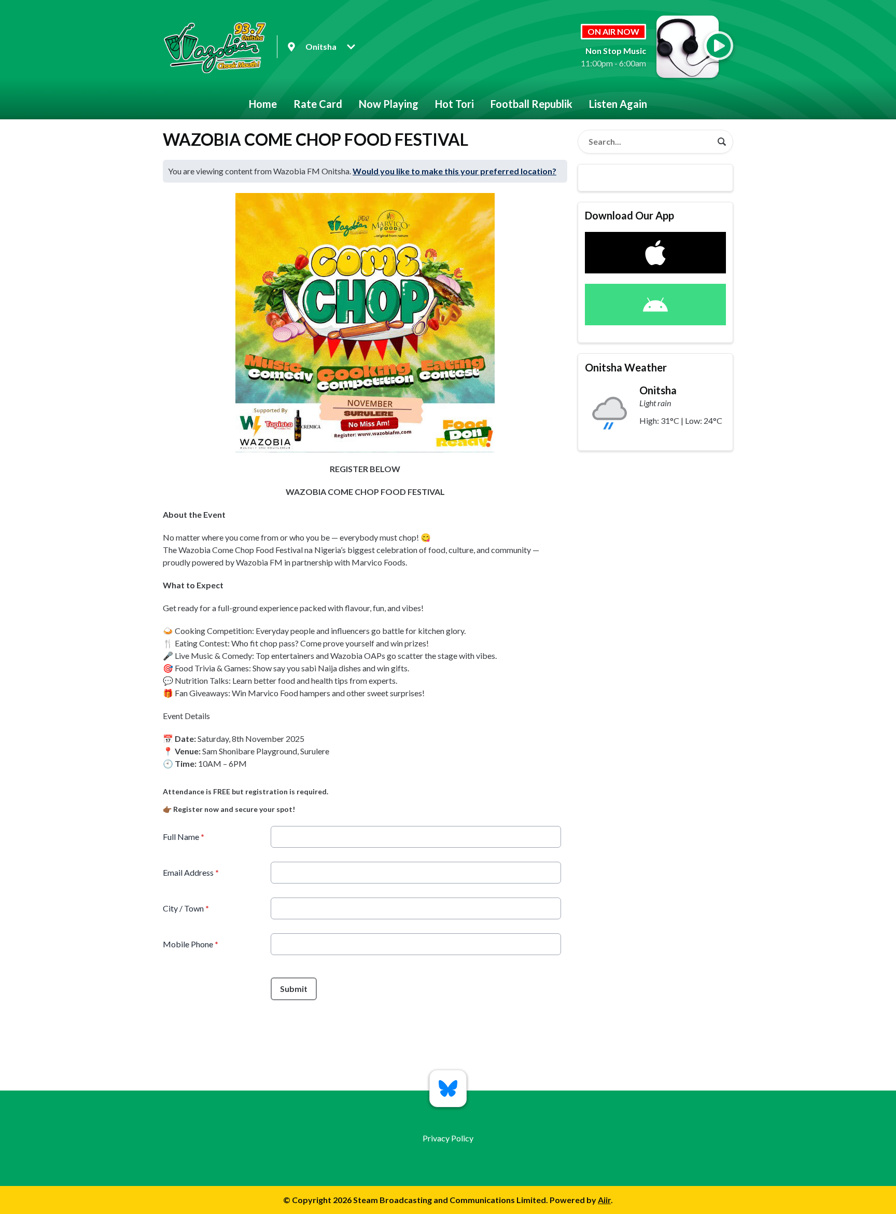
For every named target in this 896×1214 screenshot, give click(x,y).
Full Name (183, 836)
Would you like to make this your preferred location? (454, 171)
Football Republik (531, 104)
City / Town (186, 908)
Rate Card (317, 104)
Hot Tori (454, 104)
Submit (293, 989)
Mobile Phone (190, 944)
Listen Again (618, 104)
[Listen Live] (718, 45)
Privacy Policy (448, 1138)
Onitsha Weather (626, 367)
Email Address (191, 872)
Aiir (604, 1200)
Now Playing (388, 104)
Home (263, 104)
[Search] (722, 141)
